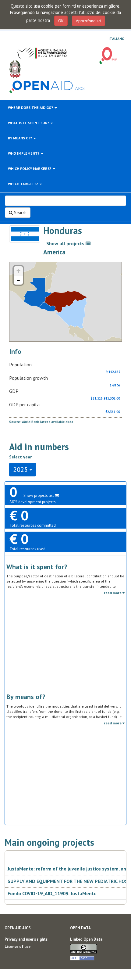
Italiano (116, 39)
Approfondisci (88, 20)
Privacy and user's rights (26, 939)
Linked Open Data (86, 939)
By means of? (20, 138)
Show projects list (39, 495)
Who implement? (24, 153)
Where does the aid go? (31, 107)
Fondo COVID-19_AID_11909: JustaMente (52, 893)
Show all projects (66, 243)
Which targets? (23, 183)
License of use (17, 946)
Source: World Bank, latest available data (41, 422)
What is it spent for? (29, 122)
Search (20, 212)
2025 (21, 469)
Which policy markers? (30, 168)
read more (113, 592)
